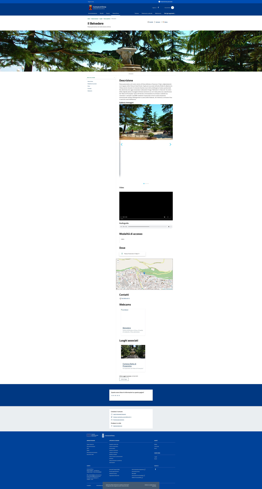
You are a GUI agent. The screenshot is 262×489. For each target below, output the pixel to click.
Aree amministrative (91, 446)
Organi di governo (90, 444)
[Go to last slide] (121, 144)
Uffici (88, 448)
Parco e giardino (107, 18)
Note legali (134, 473)
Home (89, 18)
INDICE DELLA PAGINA (91, 77)
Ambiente (111, 458)
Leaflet (163, 289)
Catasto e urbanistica (113, 452)
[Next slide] (170, 144)
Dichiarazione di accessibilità (137, 475)
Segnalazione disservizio (114, 475)
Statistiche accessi (113, 473)
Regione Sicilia (91, 1)
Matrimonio (158, 13)
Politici (88, 450)
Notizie (155, 444)
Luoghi (101, 18)
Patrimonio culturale (147, 13)
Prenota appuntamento (114, 471)
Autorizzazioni (112, 462)
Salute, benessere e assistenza (115, 460)
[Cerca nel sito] (172, 7)
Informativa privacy (136, 471)
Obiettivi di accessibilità (136, 477)
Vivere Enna (157, 453)
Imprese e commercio (113, 450)
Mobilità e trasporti (113, 454)
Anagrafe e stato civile (113, 444)
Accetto (154, 486)
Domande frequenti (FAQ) (114, 469)
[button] (144, 273)
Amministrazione (91, 440)
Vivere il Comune (94, 18)
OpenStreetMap (169, 289)
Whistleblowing (99, 485)
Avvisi (155, 448)
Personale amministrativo (92, 452)
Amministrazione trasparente (138, 469)
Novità (155, 440)
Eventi (155, 459)
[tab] (143, 183)
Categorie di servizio (114, 440)
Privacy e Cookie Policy (150, 484)
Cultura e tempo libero (113, 446)
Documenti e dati (90, 454)
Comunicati (156, 446)
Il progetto (89, 485)
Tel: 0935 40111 (126, 298)
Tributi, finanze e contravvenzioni (115, 456)
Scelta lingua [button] (124, 379)
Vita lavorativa (112, 448)
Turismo (137, 13)
